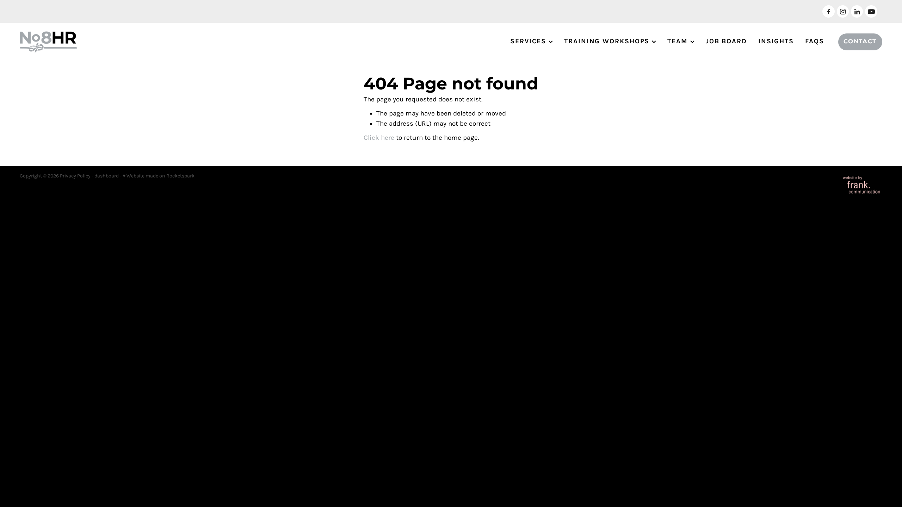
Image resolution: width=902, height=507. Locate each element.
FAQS (814, 41)
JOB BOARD (726, 41)
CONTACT (860, 41)
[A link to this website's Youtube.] (871, 11)
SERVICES (529, 41)
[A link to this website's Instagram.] (843, 11)
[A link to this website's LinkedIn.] (857, 11)
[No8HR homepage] (106, 41)
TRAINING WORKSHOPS (608, 41)
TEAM (678, 41)
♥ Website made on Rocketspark (158, 176)
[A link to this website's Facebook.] (828, 11)
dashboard (106, 176)
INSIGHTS (776, 41)
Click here (379, 138)
